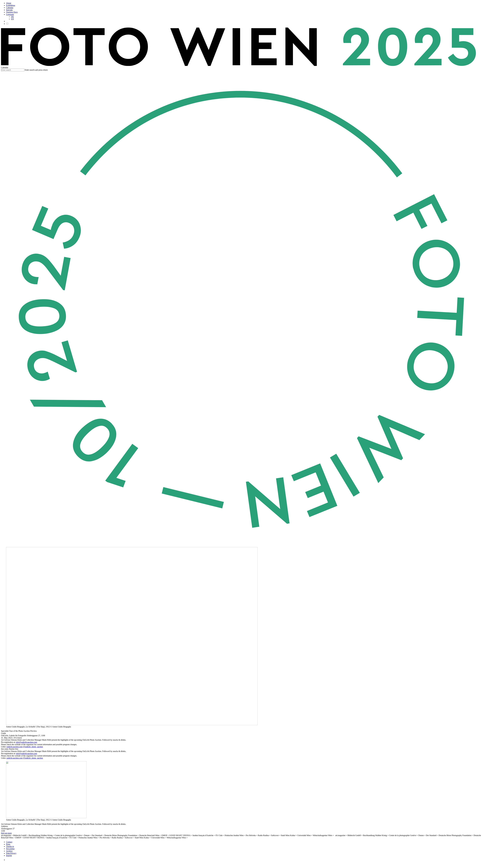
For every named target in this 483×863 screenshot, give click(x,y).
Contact (9, 842)
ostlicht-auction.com (15, 747)
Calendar (9, 8)
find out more (6, 833)
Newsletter (10, 849)
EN (12, 19)
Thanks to (10, 846)
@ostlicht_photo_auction (33, 747)
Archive (9, 851)
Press (8, 844)
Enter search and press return (36, 70)
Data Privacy (11, 853)
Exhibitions (10, 5)
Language (10, 14)
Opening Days (12, 12)
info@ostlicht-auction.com (26, 742)
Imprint (9, 855)
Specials (9, 10)
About (8, 3)
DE (12, 17)
